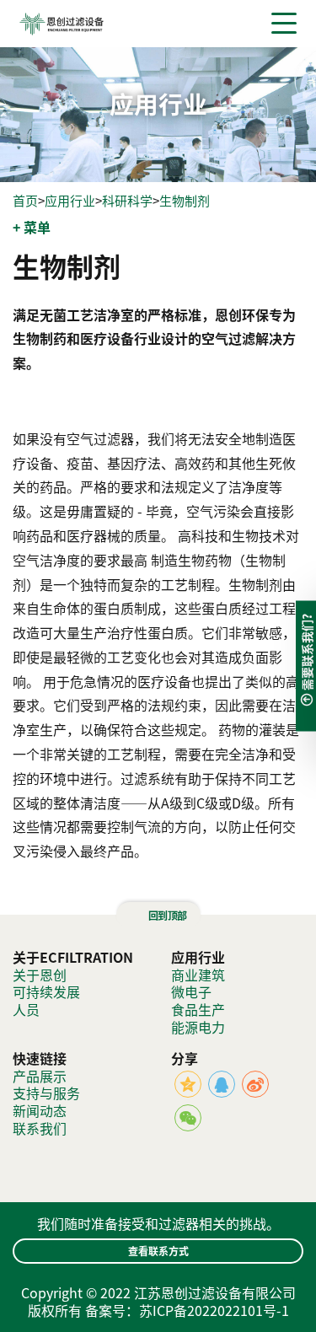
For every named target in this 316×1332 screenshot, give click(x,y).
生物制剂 (184, 200)
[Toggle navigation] (284, 23)
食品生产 (198, 1009)
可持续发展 (46, 991)
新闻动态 (40, 1110)
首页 (25, 200)
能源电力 (198, 1027)
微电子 (191, 991)
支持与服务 (46, 1092)
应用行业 (70, 200)
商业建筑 (198, 974)
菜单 (37, 227)
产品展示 (40, 1076)
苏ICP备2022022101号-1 (214, 1310)
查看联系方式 (158, 1250)
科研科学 (127, 200)
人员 (26, 1009)
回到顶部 (166, 915)
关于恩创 (40, 974)
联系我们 (40, 1128)
